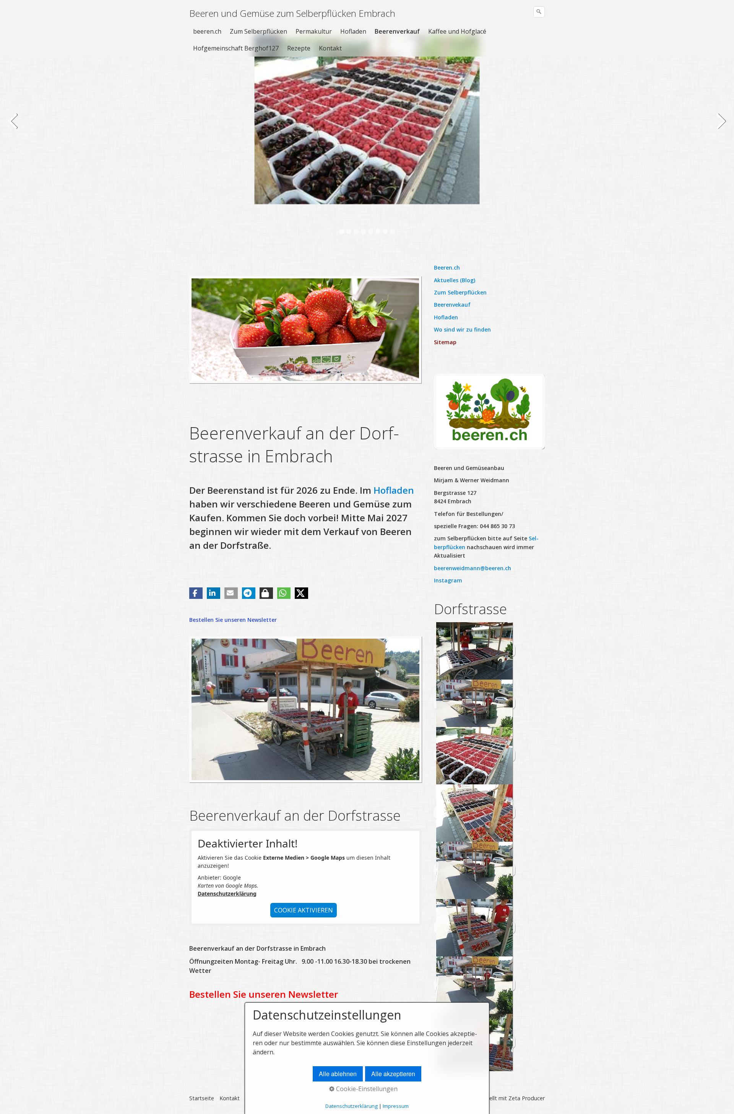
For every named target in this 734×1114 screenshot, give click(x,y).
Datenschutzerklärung (227, 893)
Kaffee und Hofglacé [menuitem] (457, 31)
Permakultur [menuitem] (314, 31)
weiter (720, 126)
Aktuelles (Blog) (454, 280)
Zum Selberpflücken (460, 292)
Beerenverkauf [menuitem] (397, 31)
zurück (13, 126)
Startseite (201, 1098)
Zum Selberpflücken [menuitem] (258, 31)
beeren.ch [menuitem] (207, 31)
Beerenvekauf (452, 304)
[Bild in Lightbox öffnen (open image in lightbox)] (489, 411)
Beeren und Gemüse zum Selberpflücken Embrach (292, 13)
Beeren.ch (447, 267)
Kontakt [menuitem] (330, 48)
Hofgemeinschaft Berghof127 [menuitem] (236, 48)
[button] (196, 593)
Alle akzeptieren (393, 1073)
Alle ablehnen (338, 1073)
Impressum (396, 1106)
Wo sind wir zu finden (462, 329)
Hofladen (393, 490)
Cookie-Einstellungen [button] (366, 1089)
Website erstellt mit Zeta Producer (501, 1098)
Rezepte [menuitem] (298, 48)
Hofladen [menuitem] (353, 31)
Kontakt (229, 1098)
